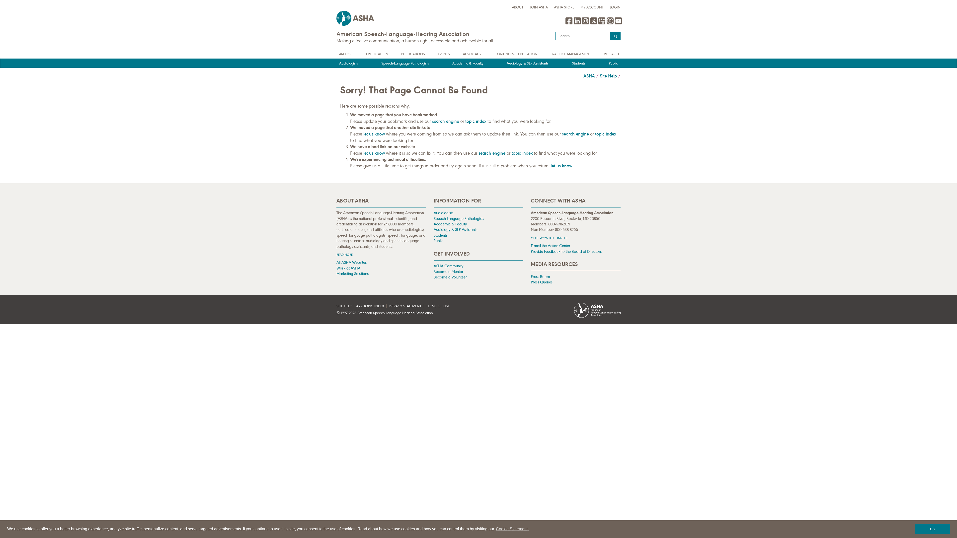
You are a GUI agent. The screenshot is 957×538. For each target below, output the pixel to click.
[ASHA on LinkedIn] (578, 23)
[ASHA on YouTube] (618, 23)
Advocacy (472, 54)
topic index (475, 121)
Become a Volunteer (450, 277)
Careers (343, 54)
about (517, 7)
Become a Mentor (448, 271)
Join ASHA (539, 7)
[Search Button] (615, 36)
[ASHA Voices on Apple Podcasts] (610, 23)
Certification (376, 54)
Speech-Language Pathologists (405, 63)
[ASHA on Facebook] (569, 23)
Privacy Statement (405, 306)
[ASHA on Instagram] (586, 23)
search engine (445, 121)
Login (615, 7)
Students (578, 63)
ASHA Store (564, 7)
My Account (592, 7)
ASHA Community (448, 266)
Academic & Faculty (467, 63)
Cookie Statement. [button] (512, 529)
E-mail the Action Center (550, 245)
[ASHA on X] (594, 23)
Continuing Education (516, 54)
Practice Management (571, 54)
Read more (344, 255)
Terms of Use (438, 306)
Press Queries (542, 282)
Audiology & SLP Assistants (528, 63)
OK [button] (932, 529)
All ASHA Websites (351, 262)
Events (444, 54)
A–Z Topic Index (370, 306)
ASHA (589, 76)
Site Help (608, 76)
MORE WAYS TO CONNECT (549, 238)
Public (613, 63)
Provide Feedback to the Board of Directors (566, 251)
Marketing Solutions (352, 273)
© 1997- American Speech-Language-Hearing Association (384, 313)
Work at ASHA (348, 268)
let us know (374, 134)
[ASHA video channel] (602, 23)
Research (612, 54)
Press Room (540, 276)
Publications (413, 54)
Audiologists (348, 63)
